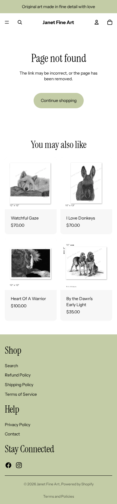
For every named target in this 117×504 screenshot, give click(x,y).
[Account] (96, 22)
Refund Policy (18, 375)
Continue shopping (58, 100)
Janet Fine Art (48, 484)
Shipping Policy (19, 384)
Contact (12, 434)
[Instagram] (18, 465)
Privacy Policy (17, 424)
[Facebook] (8, 465)
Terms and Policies (58, 496)
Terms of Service (21, 394)
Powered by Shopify (77, 484)
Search (11, 365)
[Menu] (7, 22)
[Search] (19, 22)
